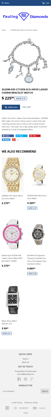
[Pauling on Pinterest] (25, 380)
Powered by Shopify (31, 402)
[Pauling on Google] (32, 380)
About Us (25, 362)
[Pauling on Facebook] (19, 380)
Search (25, 358)
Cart (47, 3)
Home (4, 30)
